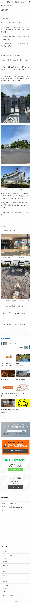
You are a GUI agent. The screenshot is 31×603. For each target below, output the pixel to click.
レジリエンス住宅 (7, 555)
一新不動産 (6, 585)
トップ (4, 551)
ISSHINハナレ (6, 575)
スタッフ (5, 581)
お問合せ (5, 591)
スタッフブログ (6, 338)
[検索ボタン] (29, 2)
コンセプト (6, 558)
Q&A (4, 568)
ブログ (4, 578)
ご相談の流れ (6, 571)
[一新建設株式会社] (15, 2)
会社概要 (5, 588)
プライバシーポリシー (8, 595)
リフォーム (6, 565)
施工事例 (5, 561)
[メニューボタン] (2, 2)
